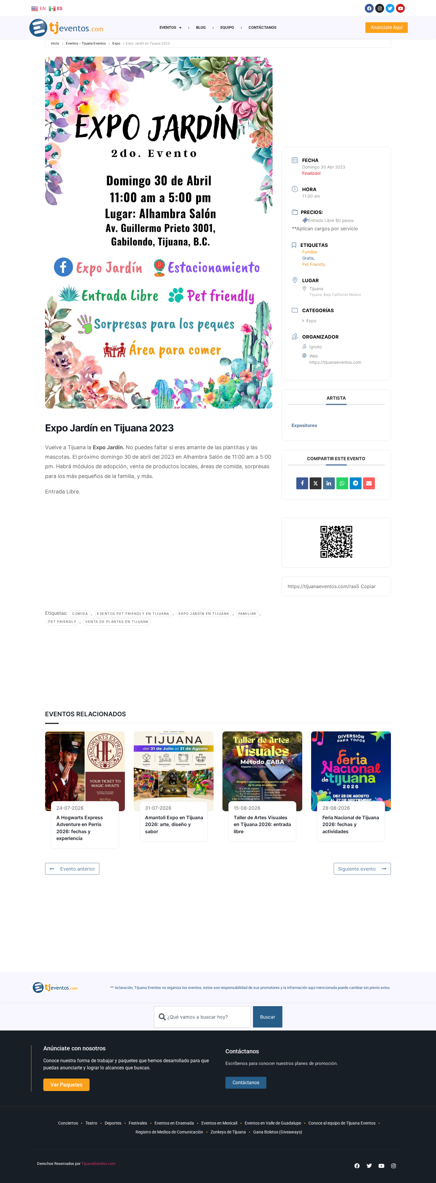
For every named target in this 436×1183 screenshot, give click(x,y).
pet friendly (62, 622)
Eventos (168, 27)
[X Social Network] (316, 483)
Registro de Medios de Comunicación (169, 1132)
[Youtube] (400, 8)
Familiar (247, 614)
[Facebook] (369, 8)
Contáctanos (262, 27)
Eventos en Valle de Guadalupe (273, 1123)
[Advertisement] (159, 544)
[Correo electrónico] (369, 483)
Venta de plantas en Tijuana (117, 622)
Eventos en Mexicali (219, 1123)
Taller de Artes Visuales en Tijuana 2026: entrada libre (262, 824)
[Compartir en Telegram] (356, 483)
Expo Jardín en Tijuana (204, 614)
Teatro (91, 1123)
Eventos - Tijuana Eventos (86, 43)
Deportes (113, 1123)
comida (80, 614)
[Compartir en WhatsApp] (342, 483)
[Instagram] (379, 8)
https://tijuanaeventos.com (335, 362)
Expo (116, 43)
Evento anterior (77, 869)
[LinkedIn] (329, 483)
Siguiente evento (357, 869)
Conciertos (68, 1123)
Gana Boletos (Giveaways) (277, 1132)
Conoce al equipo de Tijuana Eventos (341, 1123)
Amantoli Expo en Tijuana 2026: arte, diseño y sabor (174, 824)
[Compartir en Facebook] (302, 483)
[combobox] (202, 1017)
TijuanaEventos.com (98, 1163)
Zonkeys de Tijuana (228, 1132)
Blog (201, 27)
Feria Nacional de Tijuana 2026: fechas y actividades (350, 824)
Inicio (55, 43)
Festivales (138, 1123)
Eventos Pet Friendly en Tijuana (133, 614)
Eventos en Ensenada (174, 1123)
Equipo (227, 27)
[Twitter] (390, 8)
